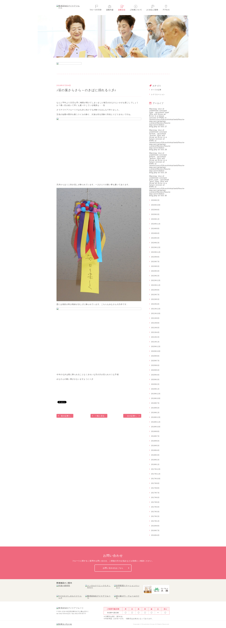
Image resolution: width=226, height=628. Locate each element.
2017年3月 (155, 512)
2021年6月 (155, 328)
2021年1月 (155, 342)
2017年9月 (155, 483)
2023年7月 (155, 261)
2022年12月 (156, 280)
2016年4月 (155, 535)
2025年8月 (155, 210)
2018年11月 (156, 422)
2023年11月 (156, 252)
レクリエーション (158, 94)
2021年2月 (155, 337)
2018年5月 (155, 445)
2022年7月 (155, 294)
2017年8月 (155, 488)
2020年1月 (155, 389)
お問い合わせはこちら (113, 568)
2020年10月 (156, 351)
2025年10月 (156, 205)
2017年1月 (155, 521)
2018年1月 (155, 464)
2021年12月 (156, 309)
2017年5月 (155, 502)
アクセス (166, 8)
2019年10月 (156, 398)
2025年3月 (155, 214)
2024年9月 (155, 228)
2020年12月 (156, 346)
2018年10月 (156, 427)
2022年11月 (156, 285)
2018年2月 (155, 460)
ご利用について (136, 8)
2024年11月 (156, 224)
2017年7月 (155, 493)
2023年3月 (155, 271)
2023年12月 (156, 247)
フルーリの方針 (95, 8)
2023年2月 (155, 276)
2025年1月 (155, 219)
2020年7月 (155, 361)
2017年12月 (156, 469)
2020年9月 (155, 356)
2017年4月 (155, 507)
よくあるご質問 (152, 8)
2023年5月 (155, 266)
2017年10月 (156, 478)
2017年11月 (156, 474)
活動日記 (121, 8)
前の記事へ (66, 416)
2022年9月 (155, 290)
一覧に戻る (100, 416)
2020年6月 (155, 365)
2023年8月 (155, 257)
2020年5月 (155, 370)
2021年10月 (156, 313)
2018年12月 (156, 417)
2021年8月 (155, 323)
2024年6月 (155, 233)
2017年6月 (155, 497)
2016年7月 (155, 530)
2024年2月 (155, 243)
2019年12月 (156, 394)
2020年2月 (155, 384)
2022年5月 (155, 299)
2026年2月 (155, 200)
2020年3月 (155, 379)
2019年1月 (155, 412)
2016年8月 (155, 526)
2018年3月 (155, 455)
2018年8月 (155, 431)
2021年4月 (155, 332)
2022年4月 (155, 304)
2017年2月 (155, 516)
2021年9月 (155, 318)
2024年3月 (155, 238)
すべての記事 (156, 90)
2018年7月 (155, 436)
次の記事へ (132, 416)
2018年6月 (155, 441)
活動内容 (109, 8)
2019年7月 (155, 403)
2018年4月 (155, 450)
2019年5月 (155, 408)
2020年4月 (155, 375)
